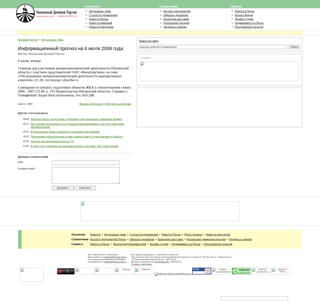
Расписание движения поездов (206, 239)
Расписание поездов (176, 23)
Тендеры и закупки (175, 27)
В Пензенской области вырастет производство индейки (65, 131)
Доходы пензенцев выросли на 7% (52, 141)
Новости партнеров (101, 27)
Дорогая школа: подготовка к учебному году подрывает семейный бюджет (76, 119)
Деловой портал (28, 39)
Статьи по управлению (103, 15)
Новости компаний (100, 23)
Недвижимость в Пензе (249, 23)
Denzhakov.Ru (162, 262)
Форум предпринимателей (129, 244)
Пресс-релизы (193, 234)
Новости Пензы (98, 19)
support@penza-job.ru (115, 257)
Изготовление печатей (249, 27)
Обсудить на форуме (118, 104)
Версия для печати (91, 104)
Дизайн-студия (244, 19)
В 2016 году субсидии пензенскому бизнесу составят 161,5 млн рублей (74, 146)
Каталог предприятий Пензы (108, 239)
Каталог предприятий (176, 11)
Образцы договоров (175, 15)
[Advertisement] (159, 107)
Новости (95, 234)
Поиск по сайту (149, 41)
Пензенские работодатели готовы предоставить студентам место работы (77, 136)
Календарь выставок (176, 19)
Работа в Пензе (244, 11)
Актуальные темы (100, 11)
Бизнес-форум (244, 15)
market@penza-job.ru (115, 262)
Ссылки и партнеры (141, 264)
